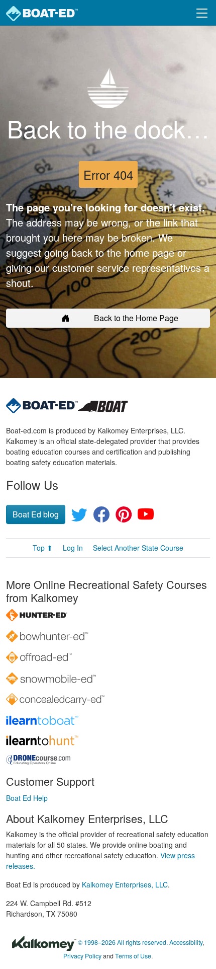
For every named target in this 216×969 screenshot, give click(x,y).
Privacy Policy (82, 955)
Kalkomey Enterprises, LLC (125, 884)
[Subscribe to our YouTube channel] (146, 517)
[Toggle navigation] (202, 13)
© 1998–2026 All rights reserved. (123, 942)
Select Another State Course (138, 548)
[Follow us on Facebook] (101, 517)
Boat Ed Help (27, 798)
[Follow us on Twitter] (79, 517)
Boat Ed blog (36, 514)
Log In (73, 548)
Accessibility (185, 942)
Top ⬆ (43, 548)
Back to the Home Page (136, 318)
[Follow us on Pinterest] (124, 517)
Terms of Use (133, 955)
